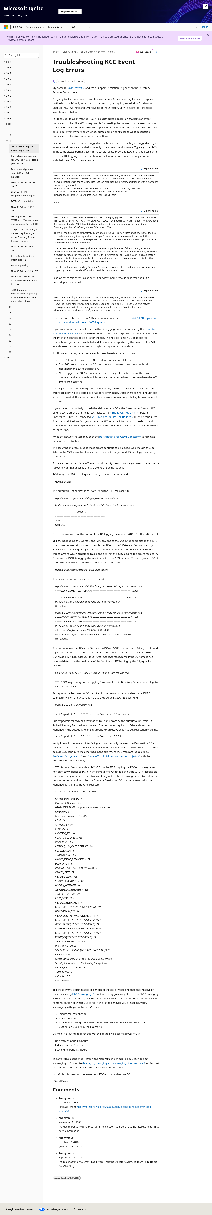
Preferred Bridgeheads (66, 756)
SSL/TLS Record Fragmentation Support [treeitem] (23, 193)
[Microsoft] (6, 27)
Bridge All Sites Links (124, 412)
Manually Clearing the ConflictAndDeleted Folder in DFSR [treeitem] (24, 280)
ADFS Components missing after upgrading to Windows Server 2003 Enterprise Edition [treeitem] (24, 295)
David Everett (74, 88)
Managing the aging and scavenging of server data (113, 1063)
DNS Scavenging (82, 994)
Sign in (204, 26)
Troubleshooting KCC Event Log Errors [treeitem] (22, 148)
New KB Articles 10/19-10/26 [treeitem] (23, 184)
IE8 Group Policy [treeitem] (19, 265)
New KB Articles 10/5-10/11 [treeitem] (22, 248)
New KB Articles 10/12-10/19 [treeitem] (23, 208)
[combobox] (21, 55)
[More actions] (156, 51)
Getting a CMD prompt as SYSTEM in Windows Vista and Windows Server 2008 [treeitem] (24, 220)
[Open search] (197, 27)
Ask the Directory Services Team (96, 51)
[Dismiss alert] (205, 6)
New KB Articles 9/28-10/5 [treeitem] (24, 271)
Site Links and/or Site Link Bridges (111, 417)
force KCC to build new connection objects (113, 756)
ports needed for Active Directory (119, 436)
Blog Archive (69, 51)
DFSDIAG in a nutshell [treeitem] (22, 201)
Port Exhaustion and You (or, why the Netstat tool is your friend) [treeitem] (24, 159)
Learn (56, 51)
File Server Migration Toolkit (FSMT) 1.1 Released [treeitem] (22, 173)
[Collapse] (38, 49)
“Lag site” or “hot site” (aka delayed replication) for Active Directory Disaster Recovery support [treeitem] (24, 235)
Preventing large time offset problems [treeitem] (22, 257)
